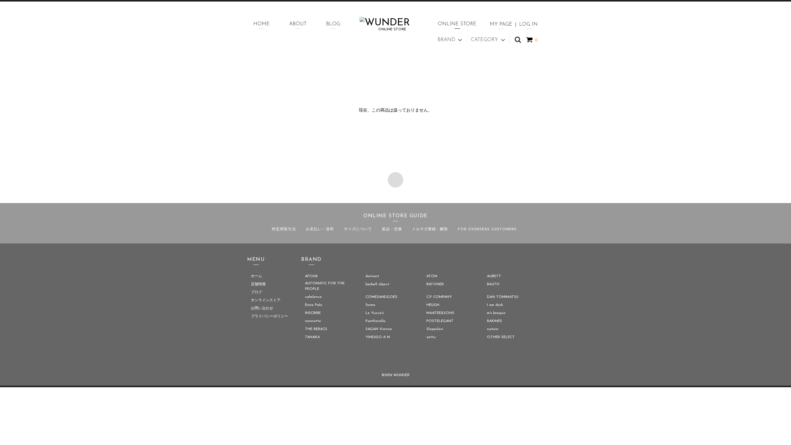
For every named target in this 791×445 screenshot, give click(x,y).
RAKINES (494, 321)
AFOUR (311, 276)
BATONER (435, 284)
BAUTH (493, 284)
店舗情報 (258, 284)
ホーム (256, 276)
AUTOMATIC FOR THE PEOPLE (325, 286)
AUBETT (494, 276)
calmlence (313, 297)
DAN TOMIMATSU (502, 297)
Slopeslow (434, 329)
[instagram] (413, 359)
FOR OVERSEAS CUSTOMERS (487, 229)
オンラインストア (266, 300)
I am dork (495, 305)
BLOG (333, 24)
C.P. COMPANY (439, 297)
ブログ (256, 292)
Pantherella (375, 321)
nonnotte (313, 321)
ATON (431, 276)
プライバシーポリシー (269, 316)
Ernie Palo (313, 305)
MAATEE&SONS (440, 313)
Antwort (372, 276)
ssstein (492, 329)
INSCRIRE (313, 313)
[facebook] (378, 359)
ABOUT (298, 24)
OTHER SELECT (501, 337)
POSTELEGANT (440, 321)
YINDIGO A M (378, 337)
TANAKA (312, 337)
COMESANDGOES (381, 297)
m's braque (496, 313)
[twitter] (395, 359)
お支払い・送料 (320, 229)
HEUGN (432, 305)
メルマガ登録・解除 (430, 229)
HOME (261, 24)
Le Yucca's (375, 313)
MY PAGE (501, 24)
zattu (431, 337)
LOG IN (528, 24)
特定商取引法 (284, 229)
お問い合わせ (262, 308)
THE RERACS (316, 329)
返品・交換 (392, 229)
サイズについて (358, 229)
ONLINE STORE (457, 24)
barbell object (377, 284)
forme (370, 305)
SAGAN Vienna (379, 329)
